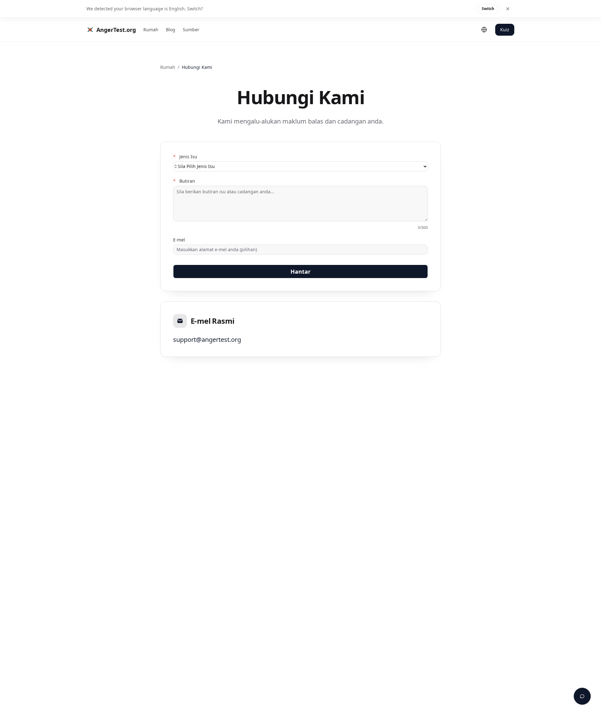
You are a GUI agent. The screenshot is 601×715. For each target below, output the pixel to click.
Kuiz (504, 30)
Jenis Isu (185, 157)
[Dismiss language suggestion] (508, 9)
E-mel (179, 240)
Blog (170, 30)
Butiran (184, 181)
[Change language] (484, 30)
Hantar (300, 271)
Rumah (150, 30)
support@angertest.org (207, 339)
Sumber (191, 30)
